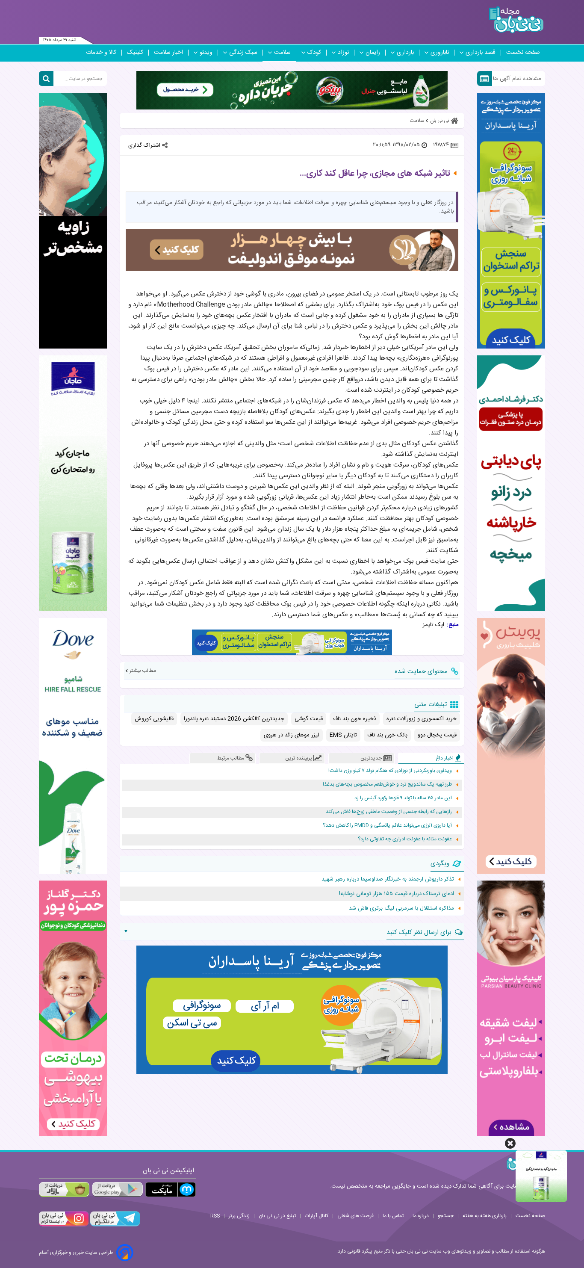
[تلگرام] (114, 1225)
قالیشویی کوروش (154, 719)
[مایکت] (170, 1189)
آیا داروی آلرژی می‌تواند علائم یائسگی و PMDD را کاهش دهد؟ (387, 826)
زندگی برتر (239, 1216)
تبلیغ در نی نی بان (277, 1216)
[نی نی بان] (516, 19)
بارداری (405, 53)
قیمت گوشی (309, 719)
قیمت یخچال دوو (437, 735)
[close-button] (510, 1143)
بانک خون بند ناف (387, 735)
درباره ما (421, 1216)
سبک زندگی (243, 53)
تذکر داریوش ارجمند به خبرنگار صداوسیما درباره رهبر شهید (387, 879)
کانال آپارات (316, 1216)
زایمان (373, 53)
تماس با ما (393, 1216)
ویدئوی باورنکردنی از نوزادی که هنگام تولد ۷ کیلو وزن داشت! (390, 771)
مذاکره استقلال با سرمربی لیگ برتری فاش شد (401, 908)
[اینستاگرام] (63, 1225)
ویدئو (206, 53)
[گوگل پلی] (117, 1189)
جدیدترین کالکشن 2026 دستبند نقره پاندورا (234, 719)
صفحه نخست (523, 53)
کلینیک (135, 53)
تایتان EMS (343, 735)
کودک (314, 53)
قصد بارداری (481, 53)
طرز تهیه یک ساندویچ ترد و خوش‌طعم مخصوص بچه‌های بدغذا (387, 784)
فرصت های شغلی (355, 1216)
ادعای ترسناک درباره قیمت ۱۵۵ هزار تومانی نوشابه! (396, 894)
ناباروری (440, 53)
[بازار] (64, 1189)
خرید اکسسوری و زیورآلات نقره (421, 719)
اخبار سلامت (168, 53)
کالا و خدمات (101, 53)
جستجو (446, 1216)
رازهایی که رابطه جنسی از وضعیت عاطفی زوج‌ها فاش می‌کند (389, 812)
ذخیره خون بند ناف (354, 719)
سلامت (282, 53)
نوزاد (343, 53)
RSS (215, 1216)
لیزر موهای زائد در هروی (291, 735)
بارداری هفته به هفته (485, 1216)
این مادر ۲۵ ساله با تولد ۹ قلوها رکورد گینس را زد (403, 798)
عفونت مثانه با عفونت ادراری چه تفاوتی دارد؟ (405, 839)
